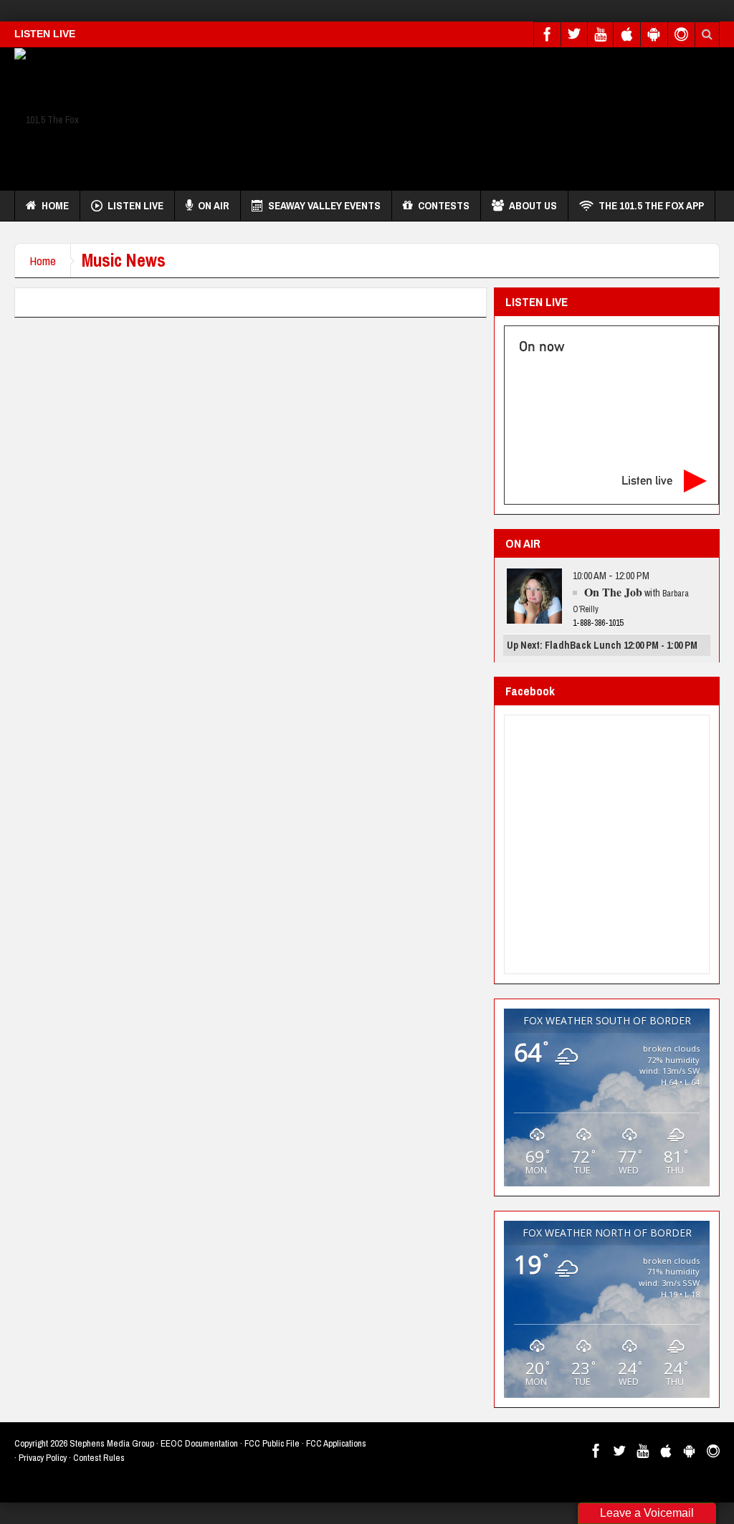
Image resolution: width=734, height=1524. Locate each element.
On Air (213, 205)
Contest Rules (99, 1458)
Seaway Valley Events (324, 205)
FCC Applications (336, 1443)
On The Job (613, 592)
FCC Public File (272, 1443)
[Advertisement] (459, 115)
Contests (444, 205)
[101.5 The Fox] (46, 119)
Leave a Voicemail (647, 1513)
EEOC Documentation (199, 1443)
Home (55, 205)
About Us (533, 205)
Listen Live (135, 205)
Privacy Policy (43, 1458)
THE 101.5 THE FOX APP (651, 205)
